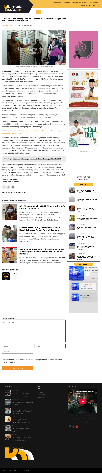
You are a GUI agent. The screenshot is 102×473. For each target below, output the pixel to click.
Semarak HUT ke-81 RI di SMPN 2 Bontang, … (87, 228)
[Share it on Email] (12, 186)
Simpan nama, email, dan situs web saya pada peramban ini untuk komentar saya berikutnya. (32, 360)
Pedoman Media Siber (44, 400)
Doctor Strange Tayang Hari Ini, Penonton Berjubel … (22, 439)
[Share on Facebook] (3, 186)
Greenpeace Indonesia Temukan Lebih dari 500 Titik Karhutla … (86, 238)
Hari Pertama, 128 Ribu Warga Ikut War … (22, 403)
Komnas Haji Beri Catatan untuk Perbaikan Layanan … (21, 394)
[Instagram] (73, 427)
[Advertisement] (34, 304)
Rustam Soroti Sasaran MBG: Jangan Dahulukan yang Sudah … (86, 257)
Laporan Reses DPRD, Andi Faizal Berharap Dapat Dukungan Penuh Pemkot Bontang (39, 229)
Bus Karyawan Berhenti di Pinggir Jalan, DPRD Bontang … (87, 191)
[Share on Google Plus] (8, 186)
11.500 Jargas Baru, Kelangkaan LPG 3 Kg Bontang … (87, 219)
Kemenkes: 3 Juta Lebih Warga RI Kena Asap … (87, 200)
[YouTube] (77, 427)
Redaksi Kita (40, 395)
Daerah (20, 25)
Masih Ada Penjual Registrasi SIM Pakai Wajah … (22, 412)
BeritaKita (13, 25)
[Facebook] (70, 427)
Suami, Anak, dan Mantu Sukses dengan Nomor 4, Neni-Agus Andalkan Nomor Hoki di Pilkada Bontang (41, 251)
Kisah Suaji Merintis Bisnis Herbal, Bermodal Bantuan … (21, 421)
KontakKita (40, 397)
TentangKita (40, 392)
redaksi (5, 25)
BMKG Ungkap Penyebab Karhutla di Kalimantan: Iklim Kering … (86, 210)
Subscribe (95, 278)
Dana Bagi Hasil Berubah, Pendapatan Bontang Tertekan (85, 247)
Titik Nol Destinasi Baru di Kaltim (20, 430)
